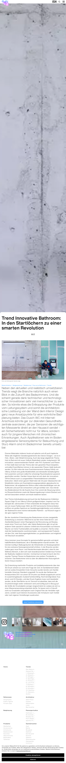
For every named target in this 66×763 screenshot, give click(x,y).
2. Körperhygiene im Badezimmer (31, 675)
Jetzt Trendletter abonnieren (33, 602)
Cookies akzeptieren (33, 755)
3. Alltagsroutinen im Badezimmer (31, 677)
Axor (27, 726)
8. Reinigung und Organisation (31, 686)
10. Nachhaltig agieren (31, 690)
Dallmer (28, 732)
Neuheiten (7, 726)
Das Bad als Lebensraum (31, 669)
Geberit (28, 737)
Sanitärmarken (31, 724)
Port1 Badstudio (31, 719)
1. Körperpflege (31, 673)
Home (5, 667)
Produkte (6, 724)
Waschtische (8, 736)
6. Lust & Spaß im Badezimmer (31, 683)
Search (59, 1)
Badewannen (8, 732)
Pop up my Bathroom (39, 385)
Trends (49, 385)
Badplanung (27, 385)
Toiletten (6, 739)
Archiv (28, 694)
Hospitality (7, 700)
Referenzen (7, 697)
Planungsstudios (32, 710)
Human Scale (30, 671)
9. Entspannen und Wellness (31, 688)
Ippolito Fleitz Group (31, 720)
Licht (28, 705)
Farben (28, 701)
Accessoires (7, 728)
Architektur (30, 697)
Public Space (8, 701)
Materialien (30, 703)
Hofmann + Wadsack (31, 713)
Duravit (28, 736)
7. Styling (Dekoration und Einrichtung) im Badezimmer (31, 684)
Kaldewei (29, 743)
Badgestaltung (17, 385)
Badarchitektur (6, 385)
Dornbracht (30, 734)
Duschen (6, 734)
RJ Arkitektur (31, 715)
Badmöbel (7, 737)
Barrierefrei (30, 707)
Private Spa (7, 703)
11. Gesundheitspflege (31, 692)
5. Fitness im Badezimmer (31, 681)
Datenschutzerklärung (23, 751)
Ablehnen (33, 759)
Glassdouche (30, 739)
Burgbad (29, 730)
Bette (28, 728)
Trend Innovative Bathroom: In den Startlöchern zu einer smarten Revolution (32, 323)
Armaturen (7, 730)
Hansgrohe (30, 741)
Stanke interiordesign (31, 717)
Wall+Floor (30, 700)
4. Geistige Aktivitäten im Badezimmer (31, 679)
